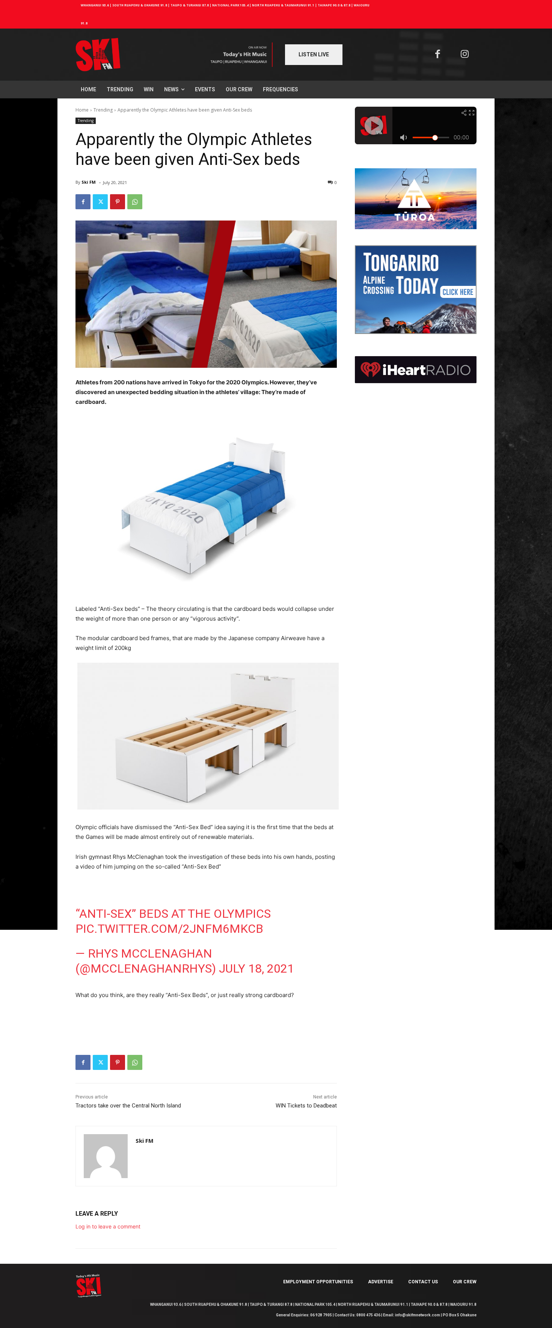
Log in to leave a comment (107, 1226)
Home (82, 110)
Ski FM (88, 182)
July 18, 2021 (256, 968)
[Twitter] (100, 201)
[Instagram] (465, 54)
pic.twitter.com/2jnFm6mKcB (169, 929)
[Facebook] (437, 54)
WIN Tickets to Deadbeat (306, 1105)
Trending (103, 110)
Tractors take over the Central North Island (128, 1105)
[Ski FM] (106, 1156)
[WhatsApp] (134, 201)
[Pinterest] (117, 201)
